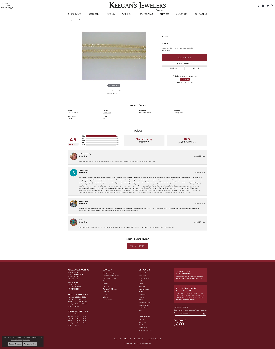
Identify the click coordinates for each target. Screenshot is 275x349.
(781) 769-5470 (5, 4)
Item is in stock (185, 79)
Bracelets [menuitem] (106, 292)
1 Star (83, 145)
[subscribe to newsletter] (204, 313)
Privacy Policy (143, 328)
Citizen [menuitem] (141, 284)
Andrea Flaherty (85, 154)
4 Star (83, 138)
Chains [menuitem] (105, 294)
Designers (94, 14)
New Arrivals (146, 14)
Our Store (181, 14)
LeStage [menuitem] (141, 292)
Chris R (81, 219)
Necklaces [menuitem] (106, 286)
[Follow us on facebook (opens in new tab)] (181, 324)
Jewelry (111, 14)
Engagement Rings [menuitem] (108, 273)
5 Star (83, 136)
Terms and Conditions (145, 330)
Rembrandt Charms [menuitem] (144, 308)
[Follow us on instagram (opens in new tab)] (176, 324)
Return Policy (118, 339)
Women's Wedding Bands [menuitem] (111, 275)
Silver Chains (87, 20)
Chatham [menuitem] (141, 281)
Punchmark (141, 346)
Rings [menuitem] (104, 281)
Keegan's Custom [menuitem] (144, 289)
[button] (257, 6)
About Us (141, 319)
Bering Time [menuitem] (142, 275)
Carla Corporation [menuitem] (144, 278)
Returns (196, 68)
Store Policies (143, 322)
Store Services (143, 325)
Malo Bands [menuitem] (142, 294)
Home (69, 20)
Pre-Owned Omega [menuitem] (144, 302)
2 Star (83, 142)
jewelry (74, 20)
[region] (114, 56)
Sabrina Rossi (84, 170)
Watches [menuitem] (105, 297)
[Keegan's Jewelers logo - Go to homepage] (137, 6)
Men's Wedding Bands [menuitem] (110, 278)
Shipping (173, 68)
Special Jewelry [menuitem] (107, 300)
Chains (80, 20)
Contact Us (201, 14)
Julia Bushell (83, 201)
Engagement (74, 14)
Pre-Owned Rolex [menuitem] (144, 305)
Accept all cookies (30, 344)
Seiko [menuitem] (140, 310)
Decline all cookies (15, 344)
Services (164, 14)
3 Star (83, 140)
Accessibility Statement (154, 339)
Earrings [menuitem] (105, 284)
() (118, 136)
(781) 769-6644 (5, 5)
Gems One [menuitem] (142, 286)
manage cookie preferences (20, 340)
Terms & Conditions (139, 339)
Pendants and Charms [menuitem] (110, 289)
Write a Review (137, 246)
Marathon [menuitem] (141, 297)
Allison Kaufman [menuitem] (143, 273)
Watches (127, 14)
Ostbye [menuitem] (141, 300)
